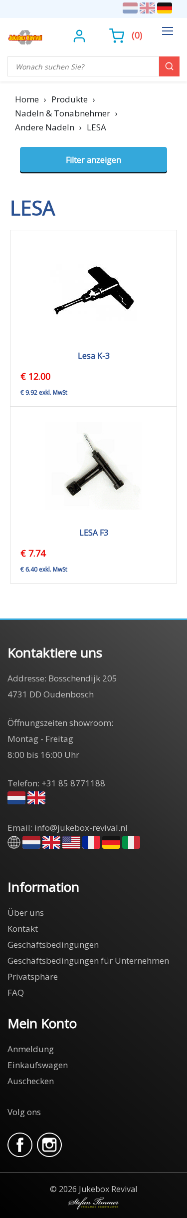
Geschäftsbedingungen (53, 944)
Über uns (25, 912)
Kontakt (22, 928)
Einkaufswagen (37, 1065)
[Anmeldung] (80, 35)
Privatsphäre (32, 976)
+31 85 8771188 (73, 783)
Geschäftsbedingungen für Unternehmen (88, 960)
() (137, 35)
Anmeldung (30, 1049)
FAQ (15, 992)
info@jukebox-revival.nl (81, 827)
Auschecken (30, 1081)
